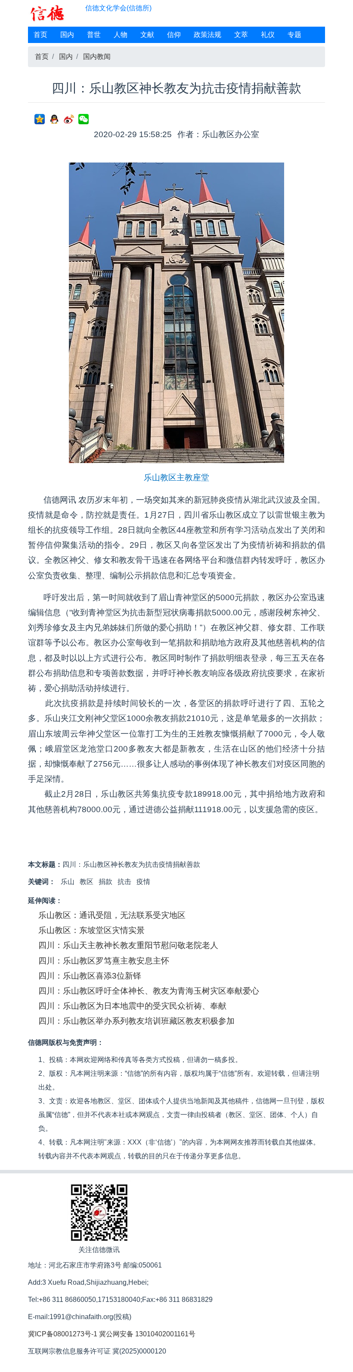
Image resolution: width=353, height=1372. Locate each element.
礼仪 (268, 34)
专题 (294, 34)
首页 (40, 34)
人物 (120, 34)
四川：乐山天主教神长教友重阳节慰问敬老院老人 (128, 945)
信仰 (174, 34)
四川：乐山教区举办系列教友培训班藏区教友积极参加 (136, 1020)
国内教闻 (97, 56)
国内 (67, 34)
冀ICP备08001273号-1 (62, 1334)
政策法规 (207, 34)
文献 (147, 34)
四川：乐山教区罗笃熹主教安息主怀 (103, 960)
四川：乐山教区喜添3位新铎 (89, 975)
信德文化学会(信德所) (118, 8)
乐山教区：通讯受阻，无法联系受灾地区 (112, 915)
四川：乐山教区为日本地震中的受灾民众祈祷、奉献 (132, 1005)
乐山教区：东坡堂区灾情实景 (91, 930)
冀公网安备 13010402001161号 (147, 1334)
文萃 (241, 34)
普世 (94, 34)
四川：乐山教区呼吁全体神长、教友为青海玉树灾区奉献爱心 (148, 990)
